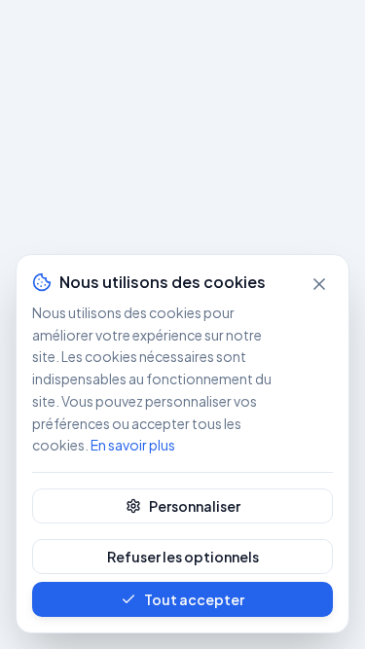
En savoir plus (133, 444)
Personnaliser (194, 506)
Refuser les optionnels (183, 556)
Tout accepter (194, 599)
